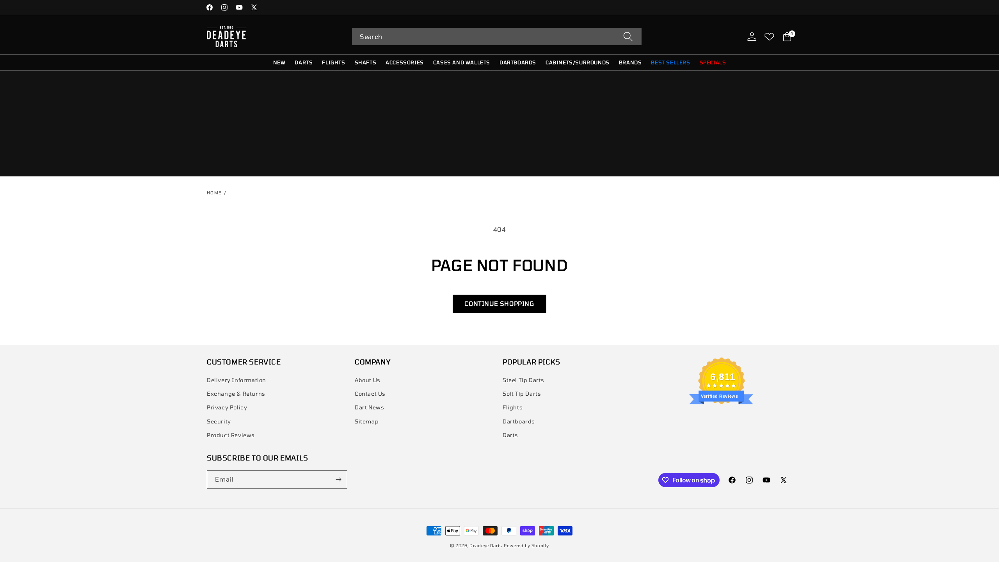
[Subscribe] (338, 479)
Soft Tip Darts (522, 393)
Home (214, 192)
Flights (513, 407)
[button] (496, 36)
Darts (510, 435)
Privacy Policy (227, 407)
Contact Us (370, 393)
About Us (367, 380)
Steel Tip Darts (523, 380)
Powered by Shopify (526, 545)
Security (219, 421)
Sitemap (367, 421)
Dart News (369, 407)
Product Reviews (231, 435)
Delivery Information (236, 380)
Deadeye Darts (485, 545)
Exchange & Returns (236, 393)
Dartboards (519, 421)
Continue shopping (499, 303)
